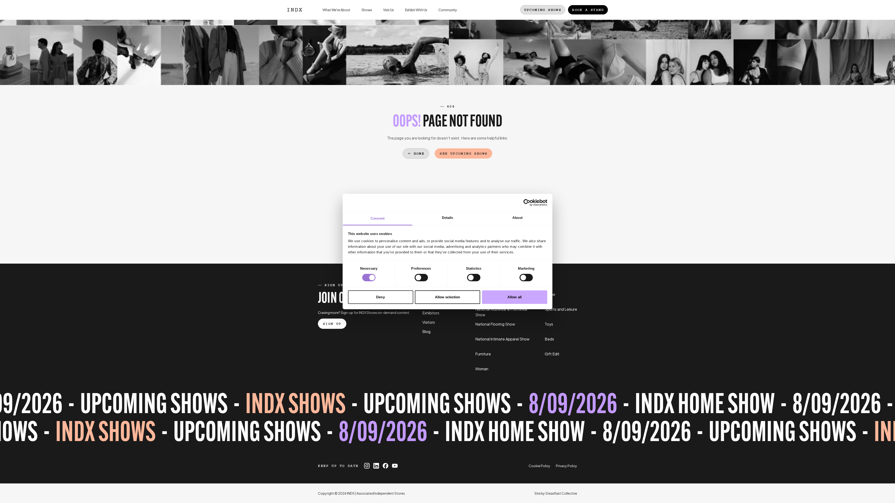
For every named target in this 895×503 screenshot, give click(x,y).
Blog (426, 331)
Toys (549, 324)
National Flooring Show (495, 324)
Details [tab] (447, 218)
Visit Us (388, 10)
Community (447, 10)
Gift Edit (552, 353)
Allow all (514, 297)
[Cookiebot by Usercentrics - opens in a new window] (526, 202)
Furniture (483, 353)
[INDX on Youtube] (395, 466)
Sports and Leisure (561, 309)
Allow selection (447, 297)
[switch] (421, 277)
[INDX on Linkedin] (376, 466)
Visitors (428, 322)
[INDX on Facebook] (385, 466)
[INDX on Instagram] (367, 466)
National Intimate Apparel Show (502, 338)
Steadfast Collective (561, 493)
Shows (366, 10)
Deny (380, 297)
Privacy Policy (566, 466)
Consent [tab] (378, 218)
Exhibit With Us (416, 10)
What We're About (336, 10)
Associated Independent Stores (380, 493)
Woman (481, 368)
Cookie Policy (539, 466)
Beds (549, 338)
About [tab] (517, 218)
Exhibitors (430, 312)
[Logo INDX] (294, 10)
